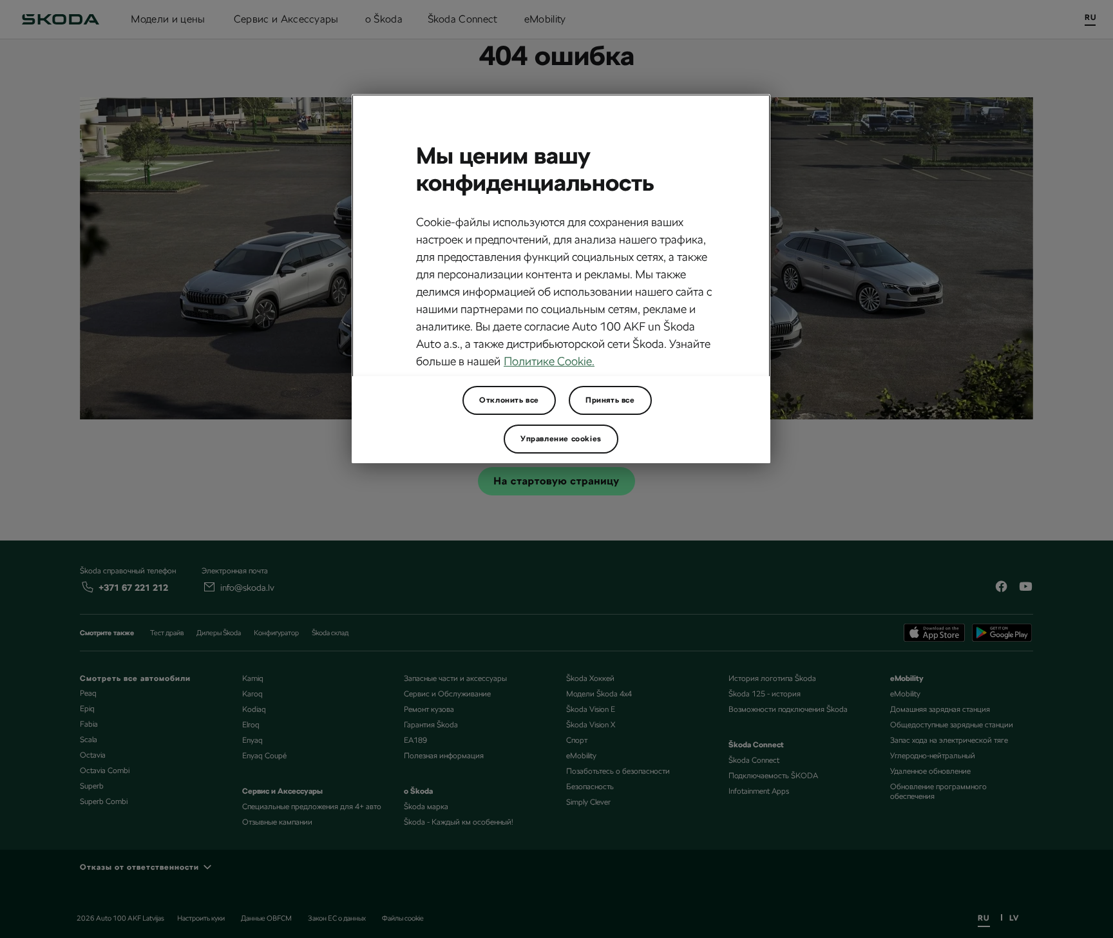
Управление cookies (561, 438)
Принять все (610, 400)
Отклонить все (509, 400)
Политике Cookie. (549, 361)
